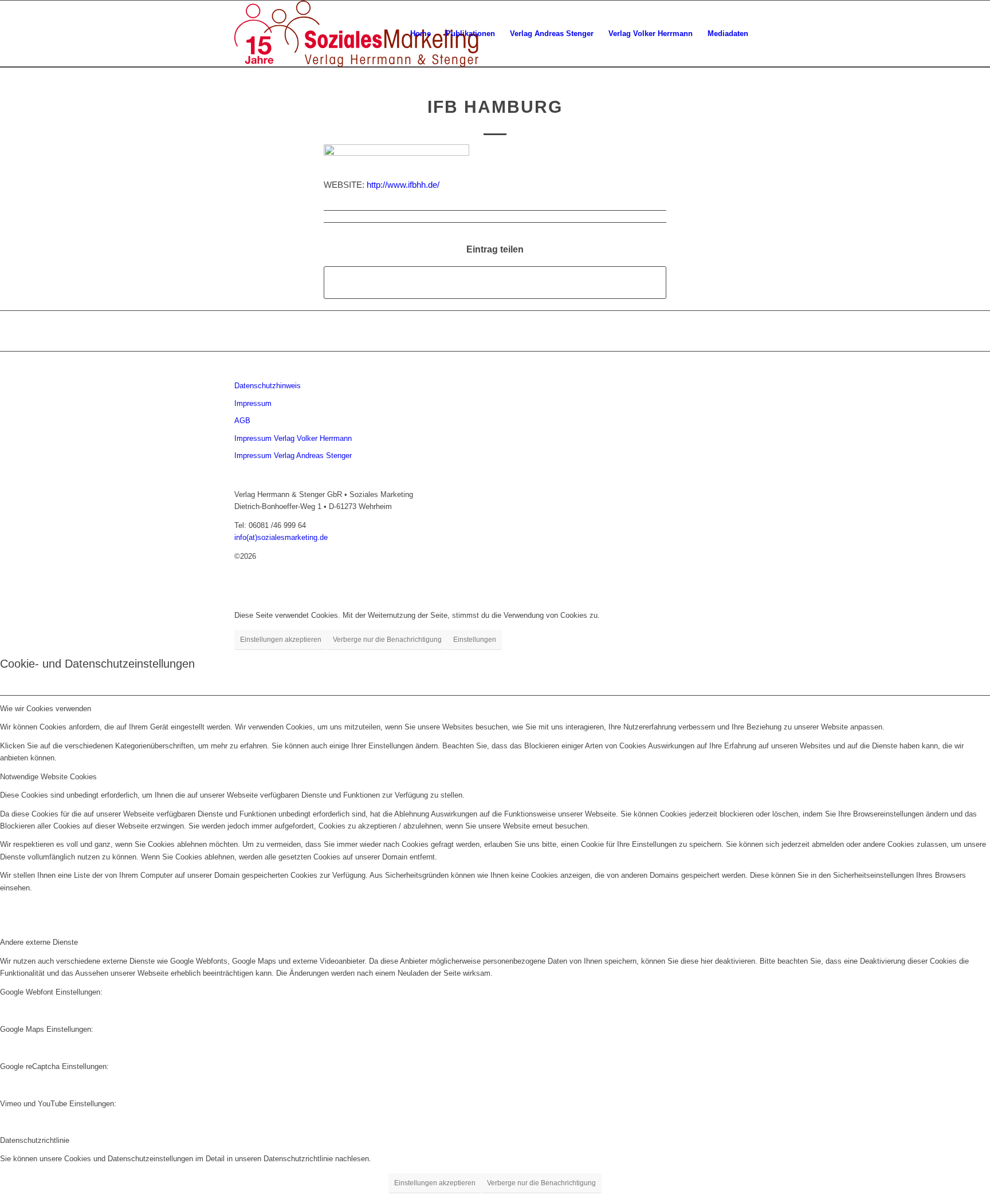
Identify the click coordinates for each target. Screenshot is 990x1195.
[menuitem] (420, 34)
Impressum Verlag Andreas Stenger (293, 455)
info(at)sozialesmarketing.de (281, 537)
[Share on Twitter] (495, 282)
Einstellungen (474, 640)
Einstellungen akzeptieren (280, 640)
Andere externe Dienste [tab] (39, 942)
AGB (242, 420)
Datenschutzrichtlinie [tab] (34, 1140)
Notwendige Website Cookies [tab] (48, 776)
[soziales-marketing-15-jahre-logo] (356, 34)
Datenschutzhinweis (267, 385)
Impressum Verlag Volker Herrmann (293, 438)
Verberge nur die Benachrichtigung (387, 640)
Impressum (253, 403)
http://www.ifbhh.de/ (403, 185)
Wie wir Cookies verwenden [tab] (45, 708)
